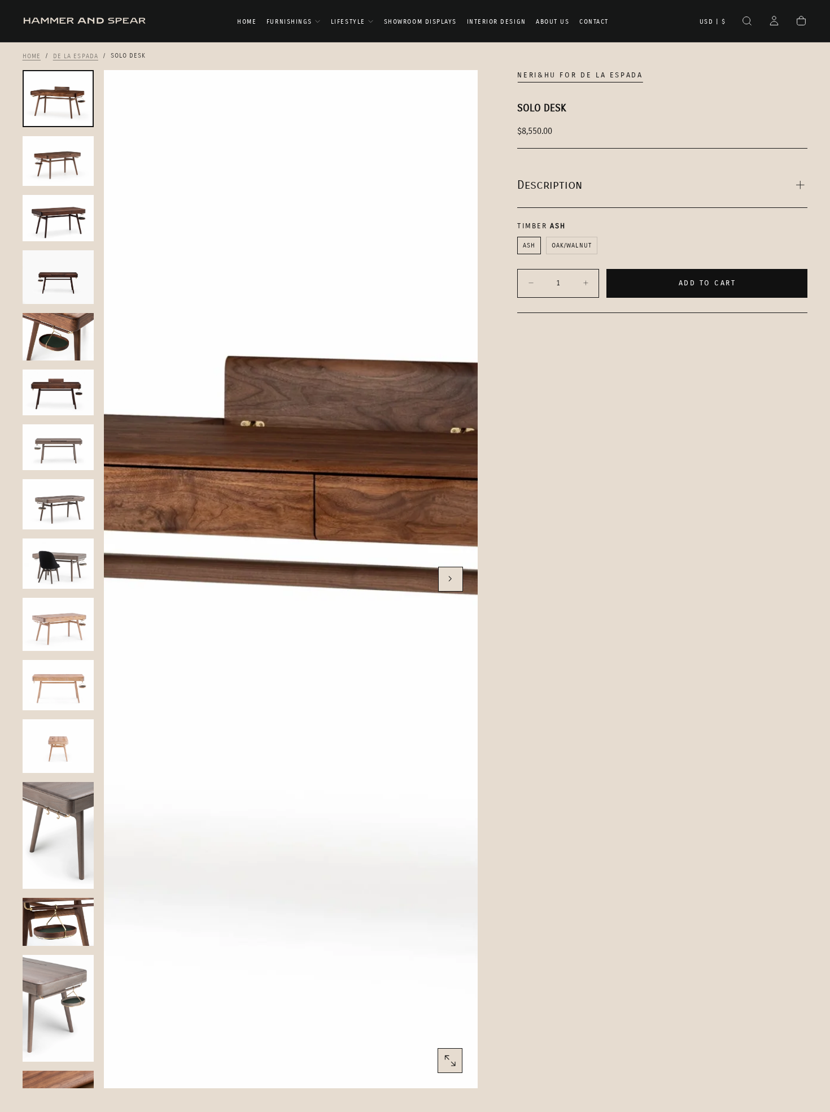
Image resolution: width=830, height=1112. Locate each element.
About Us (552, 21)
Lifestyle (348, 21)
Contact (594, 21)
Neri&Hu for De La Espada (580, 75)
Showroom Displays (420, 21)
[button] (713, 22)
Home (246, 21)
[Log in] (774, 22)
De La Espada (75, 55)
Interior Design (496, 21)
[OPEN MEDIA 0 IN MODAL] (450, 1060)
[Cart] (801, 22)
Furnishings (289, 21)
